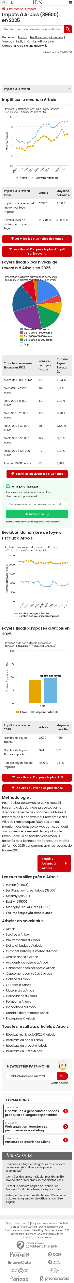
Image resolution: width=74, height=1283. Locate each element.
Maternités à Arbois (20, 990)
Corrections (17, 1234)
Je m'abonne (34, 514)
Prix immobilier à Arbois (23, 940)
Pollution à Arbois (18, 1001)
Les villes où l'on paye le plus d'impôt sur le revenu (39, 251)
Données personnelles (51, 1227)
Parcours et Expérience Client (27, 1140)
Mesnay (7, 41)
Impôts (31, 9)
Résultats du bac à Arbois (24, 1040)
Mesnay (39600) (18, 895)
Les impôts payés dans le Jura (29, 912)
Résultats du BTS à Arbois (24, 1051)
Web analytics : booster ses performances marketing (26, 1127)
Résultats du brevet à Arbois (26, 1045)
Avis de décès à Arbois (22, 956)
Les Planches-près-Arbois (46, 37)
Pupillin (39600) (17, 884)
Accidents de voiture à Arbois (27, 962)
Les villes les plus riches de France (39, 238)
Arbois (10, 928)
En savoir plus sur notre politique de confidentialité (33, 521)
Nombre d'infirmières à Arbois (27, 1012)
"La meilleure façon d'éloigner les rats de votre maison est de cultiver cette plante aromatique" (35, 1167)
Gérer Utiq (37, 1230)
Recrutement (29, 1227)
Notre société (50, 1223)
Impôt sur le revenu (17, 89)
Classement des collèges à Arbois (30, 967)
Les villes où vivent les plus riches (39, 473)
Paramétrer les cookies (17, 1230)
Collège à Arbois (18, 979)
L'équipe (35, 1223)
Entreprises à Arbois (20, 1018)
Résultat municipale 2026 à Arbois (30, 1034)
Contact (15, 1227)
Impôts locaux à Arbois (49, 863)
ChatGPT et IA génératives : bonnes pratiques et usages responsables (32, 1111)
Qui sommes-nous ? (17, 1223)
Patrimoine (16, 9)
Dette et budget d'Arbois (24, 945)
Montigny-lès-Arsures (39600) (28, 907)
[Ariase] (19, 1278)
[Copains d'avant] (19, 1270)
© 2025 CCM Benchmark (37, 1237)
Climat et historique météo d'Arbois (31, 951)
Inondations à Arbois (21, 1007)
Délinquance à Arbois (21, 995)
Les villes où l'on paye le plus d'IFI (39, 777)
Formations (17, 1100)
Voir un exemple (59, 1083)
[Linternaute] (19, 1263)
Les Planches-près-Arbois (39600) (31, 890)
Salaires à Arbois (18, 934)
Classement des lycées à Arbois (29, 973)
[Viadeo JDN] (54, 1270)
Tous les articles (54, 1230)
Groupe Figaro (55, 1234)
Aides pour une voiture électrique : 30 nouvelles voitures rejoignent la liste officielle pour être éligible (36, 1198)
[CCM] (54, 1254)
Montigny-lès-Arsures (40, 41)
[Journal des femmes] (19, 1254)
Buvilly (19, 41)
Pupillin (22, 37)
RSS (67, 1230)
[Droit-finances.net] (54, 1262)
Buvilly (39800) (16, 901)
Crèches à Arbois (18, 984)
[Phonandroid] (54, 1278)
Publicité (63, 1223)
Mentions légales (35, 1234)
